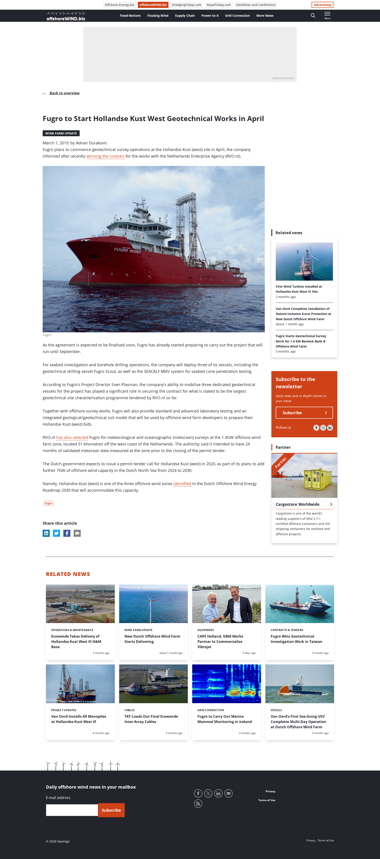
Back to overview (64, 93)
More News (265, 15)
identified (182, 483)
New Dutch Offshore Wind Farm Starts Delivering (152, 639)
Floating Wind (157, 15)
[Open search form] (313, 16)
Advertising (322, 5)
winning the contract (105, 156)
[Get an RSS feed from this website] (198, 803)
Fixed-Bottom (130, 15)
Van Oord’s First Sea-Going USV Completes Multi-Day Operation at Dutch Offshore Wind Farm (298, 721)
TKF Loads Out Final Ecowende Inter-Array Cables (151, 719)
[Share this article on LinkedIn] (46, 533)
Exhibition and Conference (255, 5)
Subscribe (292, 413)
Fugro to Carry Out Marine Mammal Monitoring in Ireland (224, 719)
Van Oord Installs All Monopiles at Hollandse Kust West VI (78, 719)
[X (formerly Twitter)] (323, 428)
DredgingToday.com (186, 5)
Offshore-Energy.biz (119, 5)
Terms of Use (266, 800)
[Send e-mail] (228, 793)
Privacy (270, 791)
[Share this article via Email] (77, 533)
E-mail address (58, 797)
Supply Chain (185, 15)
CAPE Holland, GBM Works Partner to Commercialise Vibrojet (220, 641)
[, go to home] (66, 15)
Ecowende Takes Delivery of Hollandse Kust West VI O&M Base (76, 641)
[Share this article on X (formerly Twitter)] (56, 533)
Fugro (48, 504)
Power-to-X (210, 15)
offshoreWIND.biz (153, 5)
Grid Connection (237, 15)
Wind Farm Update (61, 133)
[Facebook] (316, 428)
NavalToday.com (219, 5)
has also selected (72, 437)
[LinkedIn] (330, 428)
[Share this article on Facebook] (66, 533)
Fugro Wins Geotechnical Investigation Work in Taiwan (296, 639)
